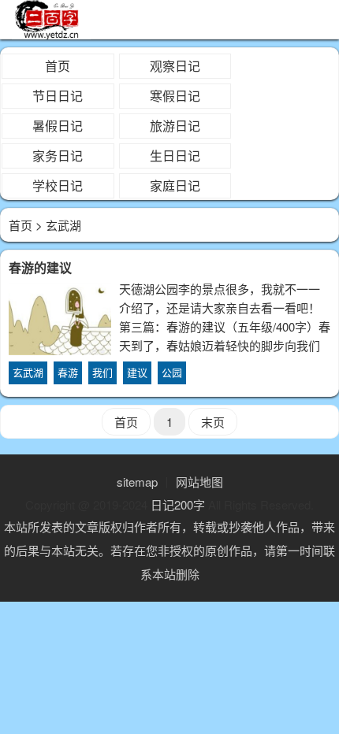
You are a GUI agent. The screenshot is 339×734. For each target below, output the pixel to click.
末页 (213, 421)
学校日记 (57, 185)
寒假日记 (175, 96)
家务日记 (57, 155)
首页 (57, 66)
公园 (172, 372)
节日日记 (57, 96)
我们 (102, 372)
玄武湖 (28, 372)
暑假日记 (57, 126)
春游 (68, 372)
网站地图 (199, 481)
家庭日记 (175, 185)
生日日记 (175, 155)
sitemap (137, 481)
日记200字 (178, 504)
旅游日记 (175, 126)
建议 (137, 372)
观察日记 (175, 66)
